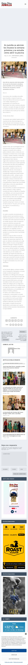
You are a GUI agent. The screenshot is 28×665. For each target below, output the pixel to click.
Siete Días (17, 348)
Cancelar (14, 654)
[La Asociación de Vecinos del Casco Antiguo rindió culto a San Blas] (14, 402)
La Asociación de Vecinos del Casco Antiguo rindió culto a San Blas (13, 413)
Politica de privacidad (18, 662)
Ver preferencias (14, 659)
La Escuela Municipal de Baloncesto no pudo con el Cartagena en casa (14, 435)
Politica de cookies (9, 662)
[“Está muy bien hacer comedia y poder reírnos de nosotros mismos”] (14, 363)
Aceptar (14, 650)
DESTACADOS (15, 55)
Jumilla (21, 55)
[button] (26, 634)
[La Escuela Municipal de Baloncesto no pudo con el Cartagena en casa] (14, 424)
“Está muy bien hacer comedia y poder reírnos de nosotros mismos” (14, 367)
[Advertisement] (14, 23)
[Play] (12, 512)
